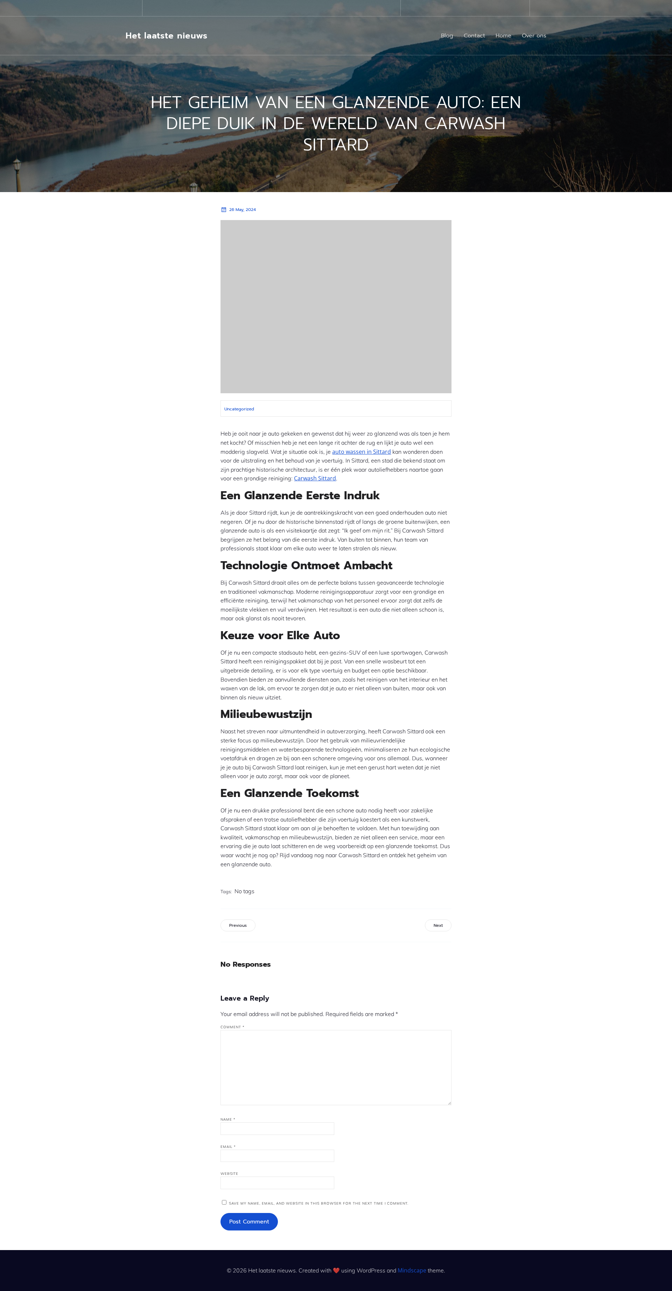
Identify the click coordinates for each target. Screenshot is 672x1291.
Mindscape (412, 1270)
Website (229, 1173)
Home (503, 35)
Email (228, 1146)
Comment (232, 1027)
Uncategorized (239, 409)
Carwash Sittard (315, 478)
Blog (447, 35)
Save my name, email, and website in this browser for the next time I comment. (318, 1203)
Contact (474, 35)
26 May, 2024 (242, 209)
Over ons (534, 35)
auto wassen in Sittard (361, 452)
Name (228, 1119)
